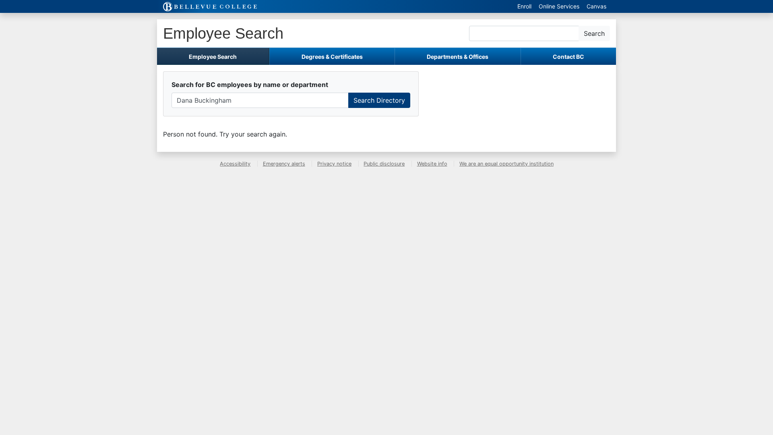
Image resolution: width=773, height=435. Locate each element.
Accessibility (235, 164)
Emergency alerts (284, 164)
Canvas (596, 6)
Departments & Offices (457, 56)
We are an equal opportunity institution (506, 164)
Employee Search (223, 33)
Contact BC (568, 56)
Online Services (559, 6)
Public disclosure (384, 164)
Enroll (524, 6)
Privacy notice (334, 164)
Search (594, 33)
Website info (432, 164)
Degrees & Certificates (332, 56)
